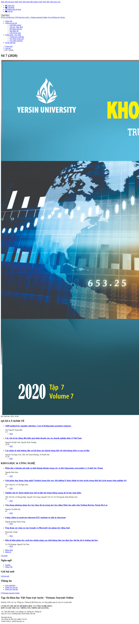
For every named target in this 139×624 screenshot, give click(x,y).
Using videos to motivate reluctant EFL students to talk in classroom (35, 517)
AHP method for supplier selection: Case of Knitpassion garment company (38, 426)
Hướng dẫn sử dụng (14, 9)
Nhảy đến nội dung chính (9, 2)
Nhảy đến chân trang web (51, 2)
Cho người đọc (10, 585)
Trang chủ (10, 5)
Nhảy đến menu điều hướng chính (30, 2)
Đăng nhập (9, 550)
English (7, 565)
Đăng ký (8, 552)
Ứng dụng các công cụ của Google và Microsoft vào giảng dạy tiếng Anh (37, 528)
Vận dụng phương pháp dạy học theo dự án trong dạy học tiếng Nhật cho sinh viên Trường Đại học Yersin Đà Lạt (56, 505)
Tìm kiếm (4, 556)
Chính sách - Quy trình (13, 35)
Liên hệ (10, 11)
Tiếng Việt (8, 567)
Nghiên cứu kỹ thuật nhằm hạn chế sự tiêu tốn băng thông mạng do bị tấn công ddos (43, 493)
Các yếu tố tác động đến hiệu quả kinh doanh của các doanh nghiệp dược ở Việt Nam (43, 438)
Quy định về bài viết (17, 39)
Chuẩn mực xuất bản (17, 37)
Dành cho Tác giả (11, 587)
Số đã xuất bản (10, 43)
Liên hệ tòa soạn (15, 33)
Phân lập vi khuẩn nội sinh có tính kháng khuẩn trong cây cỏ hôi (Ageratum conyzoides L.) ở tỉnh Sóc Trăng (54, 468)
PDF (11, 434)
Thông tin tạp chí (11, 23)
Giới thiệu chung (15, 25)
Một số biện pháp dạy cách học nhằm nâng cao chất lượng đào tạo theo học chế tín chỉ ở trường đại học (51, 540)
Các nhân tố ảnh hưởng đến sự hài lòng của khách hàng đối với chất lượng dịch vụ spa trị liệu (47, 450)
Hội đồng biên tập (16, 29)
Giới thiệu (10, 7)
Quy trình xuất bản (16, 41)
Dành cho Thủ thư (11, 589)
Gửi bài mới (5, 576)
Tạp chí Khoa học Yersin (56, 17)
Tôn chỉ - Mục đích (16, 27)
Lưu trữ (8, 48)
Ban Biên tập (14, 31)
